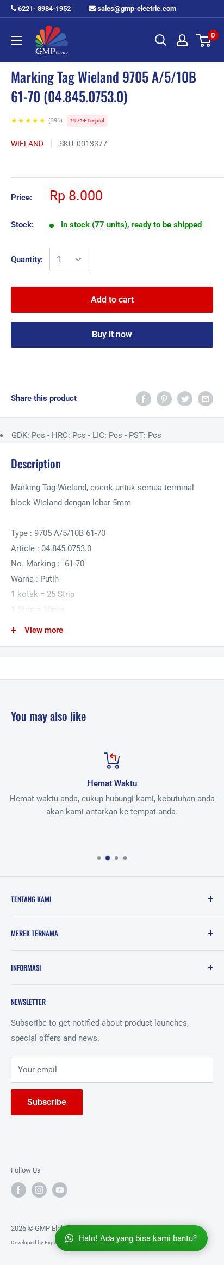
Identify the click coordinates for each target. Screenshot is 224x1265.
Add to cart (112, 299)
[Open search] (161, 40)
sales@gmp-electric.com (136, 8)
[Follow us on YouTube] (59, 1190)
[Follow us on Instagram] (39, 1190)
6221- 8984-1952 (43, 8)
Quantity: (27, 259)
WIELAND (27, 143)
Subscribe (46, 1102)
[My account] (182, 40)
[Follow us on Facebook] (18, 1190)
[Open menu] (16, 40)
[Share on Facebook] (143, 398)
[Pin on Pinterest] (164, 398)
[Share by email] (205, 398)
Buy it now (112, 334)
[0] (204, 40)
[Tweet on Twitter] (184, 398)
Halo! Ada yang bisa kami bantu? (137, 1238)
